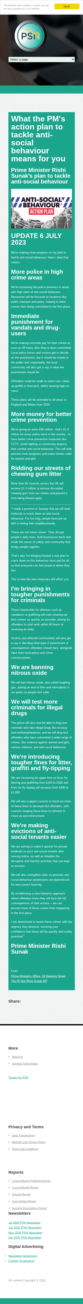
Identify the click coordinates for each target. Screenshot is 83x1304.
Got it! (67, 6)
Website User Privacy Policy (29, 1142)
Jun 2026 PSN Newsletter (24, 1227)
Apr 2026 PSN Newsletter (24, 1237)
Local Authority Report (25, 1187)
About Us (17, 1056)
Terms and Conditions (25, 1149)
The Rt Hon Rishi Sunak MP (29, 981)
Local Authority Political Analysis (31, 1181)
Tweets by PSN (18, 1077)
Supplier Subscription (25, 1063)
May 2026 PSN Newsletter (25, 1232)
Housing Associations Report (29, 1208)
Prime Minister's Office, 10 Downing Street (38, 976)
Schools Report (21, 1194)
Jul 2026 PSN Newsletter (24, 1222)
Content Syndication (21, 1261)
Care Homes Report (24, 1201)
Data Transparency (23, 1135)
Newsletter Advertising (22, 1255)
